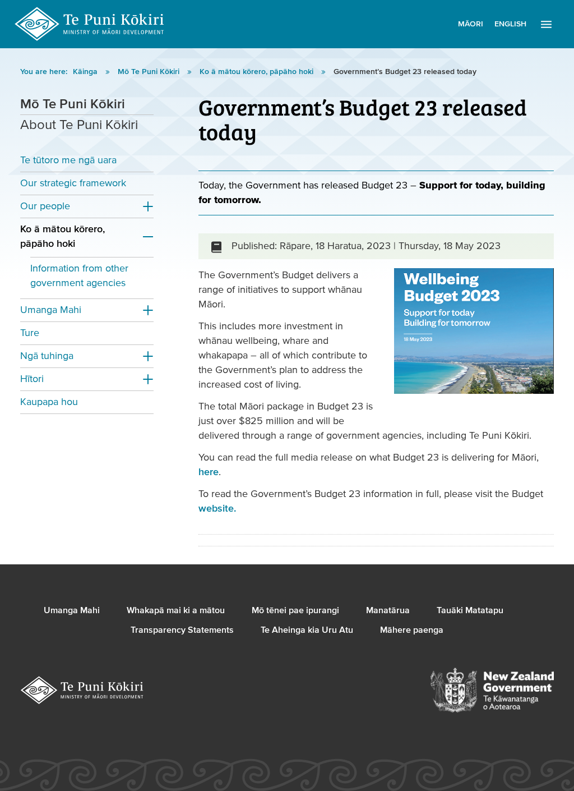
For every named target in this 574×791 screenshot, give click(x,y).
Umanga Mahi (50, 310)
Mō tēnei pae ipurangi (295, 610)
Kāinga (86, 71)
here (208, 472)
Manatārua (388, 610)
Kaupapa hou (49, 402)
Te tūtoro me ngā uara (68, 160)
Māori (470, 24)
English (510, 24)
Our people (45, 206)
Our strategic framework (73, 183)
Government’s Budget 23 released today (405, 71)
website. (217, 508)
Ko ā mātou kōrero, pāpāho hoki (258, 71)
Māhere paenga (411, 630)
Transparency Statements (182, 630)
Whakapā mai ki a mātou (176, 610)
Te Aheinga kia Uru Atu (307, 630)
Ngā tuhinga (46, 356)
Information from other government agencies (79, 276)
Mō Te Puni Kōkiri (150, 71)
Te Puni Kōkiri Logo (89, 24)
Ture (29, 333)
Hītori (32, 379)
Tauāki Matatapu (470, 610)
